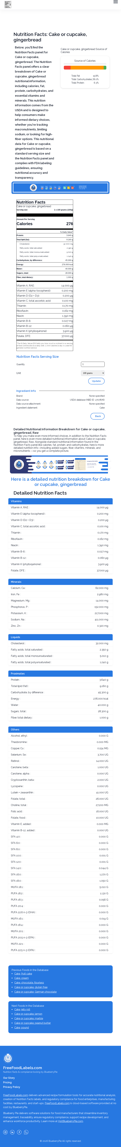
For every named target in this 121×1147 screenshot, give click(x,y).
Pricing (7, 1082)
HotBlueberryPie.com (70, 1121)
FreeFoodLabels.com (15, 1095)
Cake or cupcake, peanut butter (32, 1023)
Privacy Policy (11, 1087)
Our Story (9, 1077)
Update (96, 381)
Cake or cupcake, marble (28, 1018)
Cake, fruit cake (23, 973)
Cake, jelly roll (22, 1009)
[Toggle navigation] (115, 1)
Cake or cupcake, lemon (28, 1013)
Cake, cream (21, 978)
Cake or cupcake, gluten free (30, 987)
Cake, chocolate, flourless (29, 982)
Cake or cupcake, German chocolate (35, 991)
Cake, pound (21, 1027)
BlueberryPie (55, 1141)
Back (98, 416)
